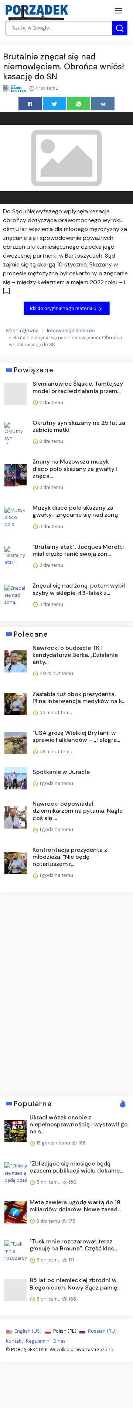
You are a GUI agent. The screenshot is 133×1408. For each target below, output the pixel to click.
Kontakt (14, 1341)
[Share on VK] (103, 103)
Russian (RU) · (103, 1331)
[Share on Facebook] (30, 103)
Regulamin (38, 1341)
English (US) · (29, 1331)
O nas (59, 1341)
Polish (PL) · (65, 1331)
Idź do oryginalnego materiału (64, 308)
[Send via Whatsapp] (79, 103)
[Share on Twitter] (54, 103)
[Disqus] (66, 993)
